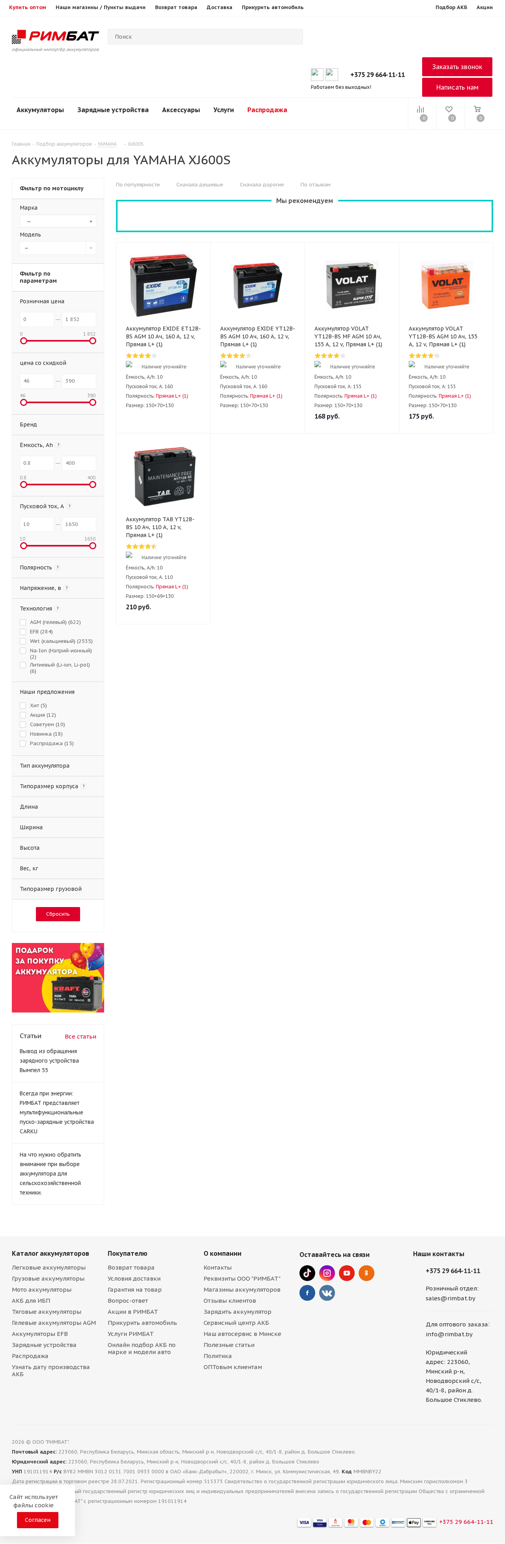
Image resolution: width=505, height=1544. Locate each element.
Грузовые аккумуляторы (48, 1278)
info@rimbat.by (449, 1334)
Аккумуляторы (40, 110)
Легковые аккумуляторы (49, 1267)
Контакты (218, 1267)
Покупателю (128, 1253)
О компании (222, 1253)
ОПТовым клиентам (233, 1367)
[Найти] (293, 37)
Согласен (37, 1519)
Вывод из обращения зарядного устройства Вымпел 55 (49, 1061)
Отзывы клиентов (230, 1300)
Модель (30, 234)
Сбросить (58, 914)
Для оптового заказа (457, 1324)
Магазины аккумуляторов (242, 1289)
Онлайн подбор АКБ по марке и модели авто (142, 1348)
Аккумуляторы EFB (40, 1333)
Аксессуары (181, 110)
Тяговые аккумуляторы (46, 1311)
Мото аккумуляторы (41, 1289)
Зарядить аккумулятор (237, 1311)
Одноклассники (366, 1273)
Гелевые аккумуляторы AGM (54, 1322)
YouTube (347, 1273)
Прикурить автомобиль (142, 1322)
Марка (28, 207)
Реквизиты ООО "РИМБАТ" (242, 1278)
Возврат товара (131, 1267)
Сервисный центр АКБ (236, 1322)
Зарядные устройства (113, 110)
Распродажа (267, 110)
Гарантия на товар (135, 1289)
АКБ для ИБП (31, 1300)
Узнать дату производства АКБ (51, 1370)
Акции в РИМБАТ (133, 1311)
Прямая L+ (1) (172, 396)
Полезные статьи (229, 1345)
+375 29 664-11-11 (377, 75)
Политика (218, 1356)
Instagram (327, 1273)
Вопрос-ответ (128, 1300)
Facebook (307, 1293)
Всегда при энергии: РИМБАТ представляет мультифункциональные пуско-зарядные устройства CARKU (57, 1112)
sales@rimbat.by (450, 1298)
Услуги (223, 110)
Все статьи (80, 1036)
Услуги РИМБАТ (131, 1333)
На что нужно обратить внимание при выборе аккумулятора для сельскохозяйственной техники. (50, 1173)
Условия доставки (134, 1278)
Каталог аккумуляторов (50, 1253)
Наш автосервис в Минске (242, 1333)
